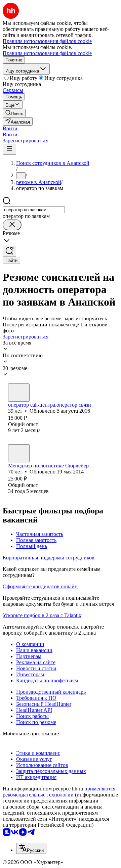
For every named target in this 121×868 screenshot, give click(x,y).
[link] (14, 113)
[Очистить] (12, 224)
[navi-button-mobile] (9, 149)
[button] (10, 128)
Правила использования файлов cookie (47, 53)
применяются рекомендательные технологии (59, 791)
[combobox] (34, 209)
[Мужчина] (19, 453)
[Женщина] (19, 392)
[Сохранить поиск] (9, 251)
